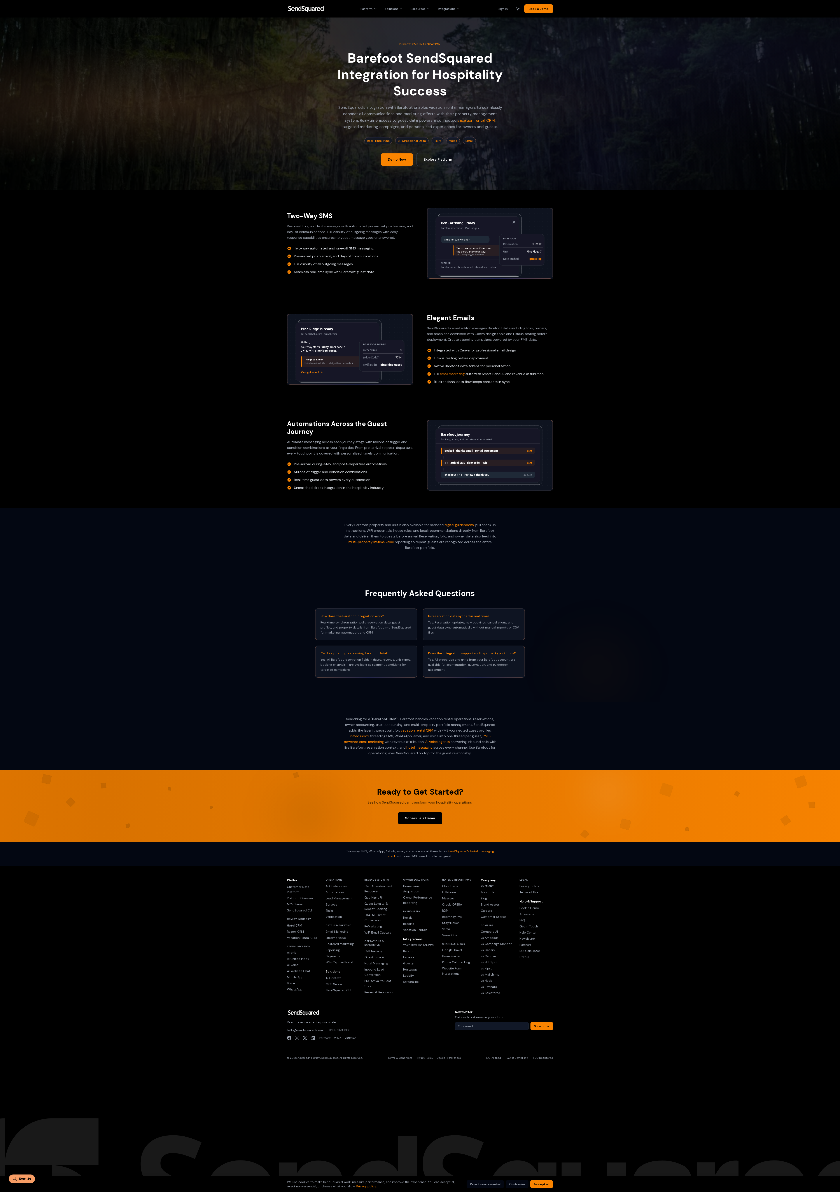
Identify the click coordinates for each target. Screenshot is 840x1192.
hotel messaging (419, 747)
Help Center (528, 932)
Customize (517, 1184)
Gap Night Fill (373, 897)
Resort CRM (295, 932)
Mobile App (295, 977)
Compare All (490, 932)
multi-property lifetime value (371, 542)
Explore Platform (438, 159)
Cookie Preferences (449, 1058)
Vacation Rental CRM (302, 938)
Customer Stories (493, 917)
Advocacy (527, 914)
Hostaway (410, 969)
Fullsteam (449, 892)
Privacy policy (366, 1186)
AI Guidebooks (336, 886)
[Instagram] (297, 1038)
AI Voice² (293, 965)
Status (524, 957)
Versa (446, 929)
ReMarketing (373, 926)
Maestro (448, 898)
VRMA (337, 1038)
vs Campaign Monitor (496, 944)
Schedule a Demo (420, 818)
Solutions (391, 9)
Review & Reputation (379, 992)
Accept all (542, 1184)
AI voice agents (437, 741)
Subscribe (542, 1026)
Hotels (407, 918)
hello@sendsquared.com (305, 1030)
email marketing (452, 374)
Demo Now (397, 159)
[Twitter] (305, 1038)
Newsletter (527, 939)
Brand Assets (490, 904)
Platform (366, 9)
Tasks (330, 911)
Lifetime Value (336, 938)
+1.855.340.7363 (338, 1030)
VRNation (350, 1038)
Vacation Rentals (415, 930)
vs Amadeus (489, 938)
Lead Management (339, 898)
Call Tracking (373, 951)
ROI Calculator (530, 951)
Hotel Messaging (376, 963)
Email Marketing (337, 932)
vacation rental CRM (476, 120)
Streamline (411, 982)
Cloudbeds (450, 886)
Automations (335, 892)
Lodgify (408, 976)
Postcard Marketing (340, 944)
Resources (418, 9)
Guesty (408, 963)
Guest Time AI (374, 957)
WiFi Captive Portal (339, 962)
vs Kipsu (486, 968)
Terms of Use (529, 892)
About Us (487, 892)
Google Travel (452, 950)
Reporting (333, 950)
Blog (484, 898)
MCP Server (295, 904)
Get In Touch (529, 926)
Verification (334, 917)
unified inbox (359, 736)
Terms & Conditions (400, 1058)
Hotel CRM (294, 925)
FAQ (522, 920)
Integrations (446, 9)
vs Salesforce (490, 993)
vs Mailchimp (490, 974)
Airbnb (291, 953)
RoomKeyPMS (452, 917)
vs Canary (488, 950)
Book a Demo (539, 9)
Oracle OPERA (452, 904)
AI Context (333, 978)
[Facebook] (289, 1038)
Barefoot (409, 951)
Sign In (503, 9)
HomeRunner (451, 956)
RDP (445, 911)
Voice (291, 983)
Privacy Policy (529, 886)
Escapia (408, 957)
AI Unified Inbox (298, 959)
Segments (333, 956)
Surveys (331, 904)
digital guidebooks (459, 525)
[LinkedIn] (313, 1038)
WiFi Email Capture (378, 932)
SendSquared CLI (299, 910)
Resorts (408, 924)
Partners (526, 945)
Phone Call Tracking (456, 962)
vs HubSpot (489, 962)
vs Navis (486, 981)
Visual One (449, 935)
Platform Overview (300, 898)
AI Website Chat (298, 971)
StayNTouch (451, 923)
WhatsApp (294, 989)
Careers (486, 911)
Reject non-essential (485, 1184)
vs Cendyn (488, 956)
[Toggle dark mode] (518, 9)
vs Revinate (489, 987)
